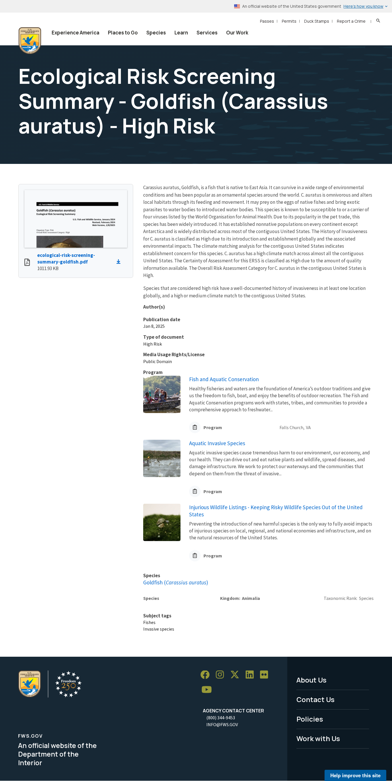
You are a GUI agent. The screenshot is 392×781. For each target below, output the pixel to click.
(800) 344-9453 (220, 717)
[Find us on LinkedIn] (252, 674)
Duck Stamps (316, 21)
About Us (311, 680)
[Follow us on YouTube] (208, 689)
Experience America (75, 32)
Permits (289, 21)
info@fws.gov (222, 724)
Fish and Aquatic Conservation (224, 379)
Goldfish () (175, 582)
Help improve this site (355, 775)
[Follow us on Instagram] (222, 674)
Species (156, 32)
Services (207, 32)
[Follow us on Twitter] (236, 674)
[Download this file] (120, 262)
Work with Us (318, 738)
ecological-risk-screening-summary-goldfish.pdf (66, 258)
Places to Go (123, 32)
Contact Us (315, 699)
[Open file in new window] (27, 263)
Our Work (237, 32)
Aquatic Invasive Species (217, 443)
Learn (181, 32)
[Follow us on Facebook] (207, 674)
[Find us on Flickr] (266, 674)
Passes (267, 21)
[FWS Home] (29, 41)
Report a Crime (351, 21)
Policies (309, 719)
